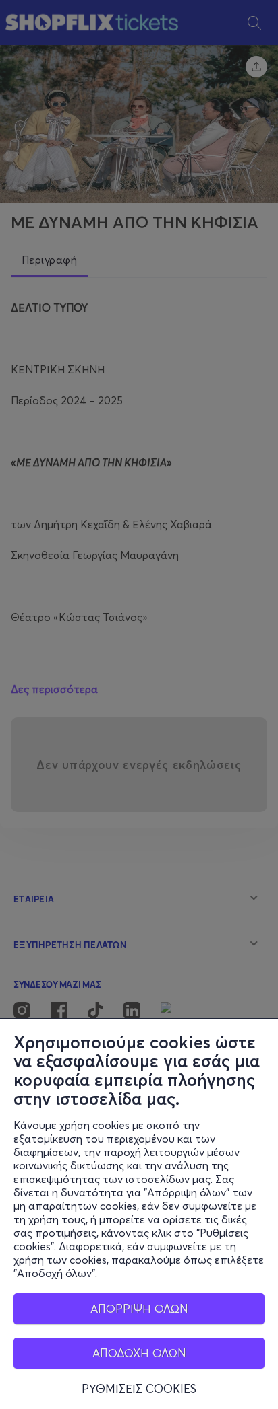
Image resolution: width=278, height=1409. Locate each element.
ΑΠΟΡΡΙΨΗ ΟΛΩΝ (139, 1308)
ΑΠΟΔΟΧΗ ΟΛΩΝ (139, 1353)
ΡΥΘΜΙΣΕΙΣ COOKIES (139, 1389)
